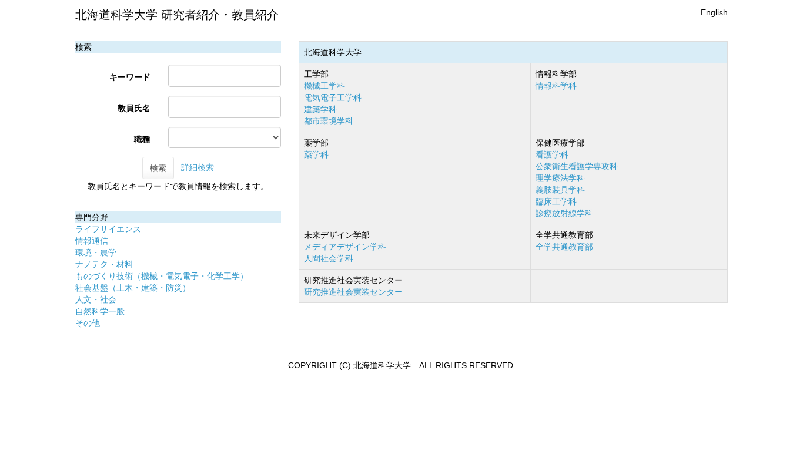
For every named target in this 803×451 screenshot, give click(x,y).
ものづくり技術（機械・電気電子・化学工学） (161, 276)
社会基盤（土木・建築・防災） (132, 287)
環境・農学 (95, 252)
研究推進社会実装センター (353, 292)
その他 (87, 323)
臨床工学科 (556, 201)
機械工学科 (324, 85)
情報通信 (91, 240)
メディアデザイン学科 (345, 246)
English (714, 12)
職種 (142, 139)
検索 (158, 168)
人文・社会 (95, 299)
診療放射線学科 (564, 213)
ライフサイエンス (108, 229)
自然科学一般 (100, 311)
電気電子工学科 (333, 97)
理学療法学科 (560, 178)
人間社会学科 (328, 258)
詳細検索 (197, 167)
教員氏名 (134, 108)
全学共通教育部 (564, 246)
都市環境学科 (328, 121)
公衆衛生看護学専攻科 (577, 166)
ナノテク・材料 (104, 264)
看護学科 (552, 154)
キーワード (129, 77)
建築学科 (320, 109)
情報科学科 (556, 85)
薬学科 (316, 154)
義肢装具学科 (560, 189)
